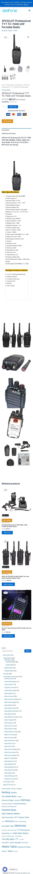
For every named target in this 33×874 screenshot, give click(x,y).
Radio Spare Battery (20, 833)
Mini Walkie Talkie (8, 826)
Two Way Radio (8, 839)
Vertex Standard (15, 842)
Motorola (20, 825)
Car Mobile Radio (9, 796)
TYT (17, 839)
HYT (16, 817)
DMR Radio (25, 800)
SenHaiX (4, 836)
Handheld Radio (9, 810)
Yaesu (10, 851)
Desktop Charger (8, 800)
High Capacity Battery (11, 813)
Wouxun (4, 851)
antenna (13, 788)
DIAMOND (17, 800)
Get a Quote (7, 121)
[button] (28, 37)
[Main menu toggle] (29, 10)
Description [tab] (5, 130)
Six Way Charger (10, 836)
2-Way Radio (9, 85)
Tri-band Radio (18, 836)
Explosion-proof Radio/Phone (9, 806)
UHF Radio (5, 842)
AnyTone (19, 789)
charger (19, 796)
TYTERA (21, 839)
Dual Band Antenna (7, 804)
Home (3, 85)
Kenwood (9, 821)
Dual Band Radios (20, 804)
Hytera (21, 817)
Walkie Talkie (9, 846)
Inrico (3, 821)
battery (14, 792)
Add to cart (13, 107)
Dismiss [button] (26, 4)
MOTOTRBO (4, 830)
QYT (11, 833)
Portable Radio (18, 85)
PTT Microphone (24, 830)
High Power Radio (7, 817)
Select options (8, 584)
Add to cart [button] (7, 532)
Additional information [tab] (9, 133)
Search (4, 648)
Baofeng (6, 792)
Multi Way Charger (12, 830)
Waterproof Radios (24, 847)
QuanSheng (5, 833)
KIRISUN (16, 821)
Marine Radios (22, 821)
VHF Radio (25, 842)
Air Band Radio (6, 788)
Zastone (16, 851)
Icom (27, 817)
